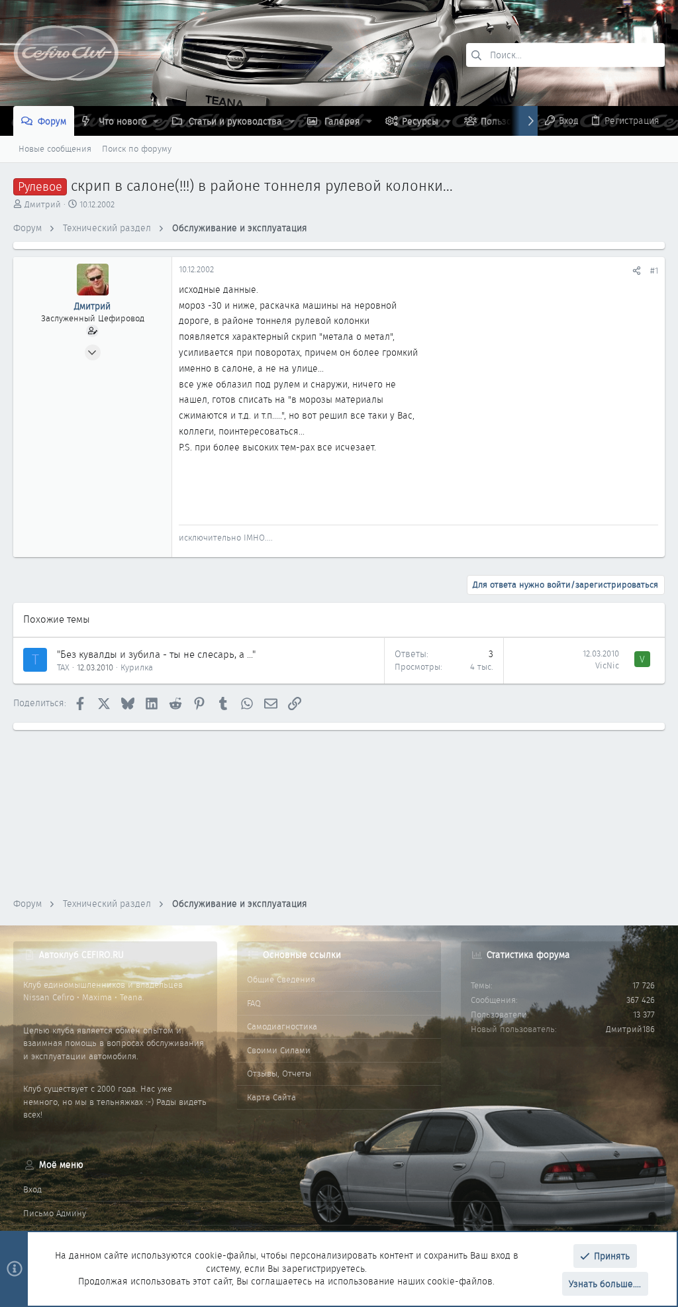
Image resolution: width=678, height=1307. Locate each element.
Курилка (137, 667)
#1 (654, 270)
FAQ (254, 1003)
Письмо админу (54, 1213)
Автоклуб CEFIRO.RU (81, 954)
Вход (32, 1189)
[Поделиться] (637, 270)
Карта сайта (271, 1097)
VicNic (607, 665)
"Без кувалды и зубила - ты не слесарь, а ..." (156, 654)
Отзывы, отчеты (279, 1073)
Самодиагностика (282, 1026)
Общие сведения (281, 979)
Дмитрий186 (630, 1029)
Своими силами (279, 1050)
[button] (156, 121)
